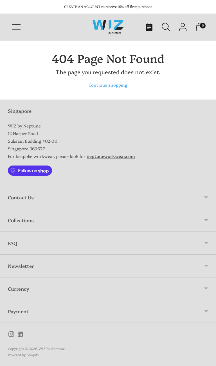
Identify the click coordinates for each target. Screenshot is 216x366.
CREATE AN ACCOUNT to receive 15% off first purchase (108, 6)
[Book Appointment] (149, 27)
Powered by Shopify (23, 354)
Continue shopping (108, 85)
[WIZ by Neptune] (108, 27)
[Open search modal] (166, 27)
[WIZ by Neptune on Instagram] (11, 335)
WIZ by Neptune (51, 348)
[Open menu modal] (16, 27)
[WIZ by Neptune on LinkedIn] (20, 335)
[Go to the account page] (183, 27)
